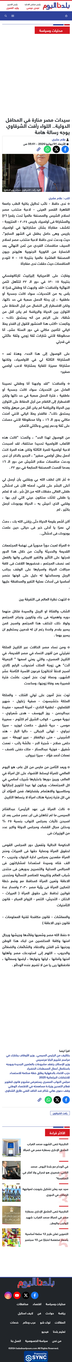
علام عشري (59, 138)
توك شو (45, 1321)
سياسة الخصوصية (36, 1340)
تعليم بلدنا (59, 1331)
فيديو (45, 1331)
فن (39, 1312)
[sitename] (36, 1283)
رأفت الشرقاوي (60, 1113)
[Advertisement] (36, 74)
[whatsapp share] (47, 149)
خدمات (14, 1321)
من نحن (56, 1340)
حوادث (50, 1312)
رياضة (61, 1312)
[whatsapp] (38, 149)
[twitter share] (56, 149)
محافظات (22, 1303)
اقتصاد (37, 1303)
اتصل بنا (16, 1340)
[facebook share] (65, 149)
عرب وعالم (29, 1321)
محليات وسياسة (55, 1303)
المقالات (60, 1321)
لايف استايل (25, 1312)
